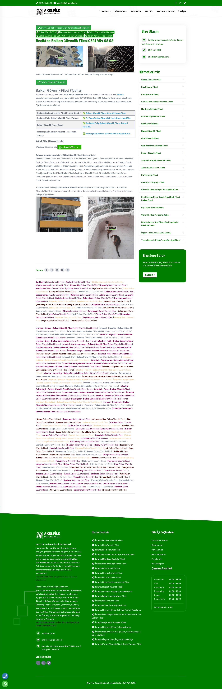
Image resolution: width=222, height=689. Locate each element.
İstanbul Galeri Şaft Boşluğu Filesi (110, 605)
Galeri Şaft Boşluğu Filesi (152, 182)
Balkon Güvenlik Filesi (48, 32)
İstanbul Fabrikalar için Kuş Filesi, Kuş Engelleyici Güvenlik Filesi (116, 633)
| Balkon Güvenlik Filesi (49, 419)
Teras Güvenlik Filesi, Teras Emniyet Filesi (160, 240)
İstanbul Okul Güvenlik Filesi (107, 577)
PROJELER (136, 11)
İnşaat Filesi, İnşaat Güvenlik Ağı (156, 232)
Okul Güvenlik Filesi (150, 138)
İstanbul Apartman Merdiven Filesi (110, 596)
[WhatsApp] (5, 684)
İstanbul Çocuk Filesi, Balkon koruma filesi (114, 554)
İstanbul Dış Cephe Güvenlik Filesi (110, 622)
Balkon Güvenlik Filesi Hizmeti (100, 36)
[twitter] (185, 3)
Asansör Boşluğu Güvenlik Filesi (156, 160)
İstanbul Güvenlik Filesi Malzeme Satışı (112, 627)
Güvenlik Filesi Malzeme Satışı (155, 215)
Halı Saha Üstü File (150, 123)
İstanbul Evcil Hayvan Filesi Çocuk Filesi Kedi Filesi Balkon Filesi (116, 616)
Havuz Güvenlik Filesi (151, 131)
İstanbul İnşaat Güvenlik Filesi (108, 586)
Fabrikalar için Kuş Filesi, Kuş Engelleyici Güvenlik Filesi (159, 223)
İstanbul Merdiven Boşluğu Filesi (109, 559)
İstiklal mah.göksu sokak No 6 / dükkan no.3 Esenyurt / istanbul (61, 648)
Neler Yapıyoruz (158, 554)
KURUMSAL (104, 11)
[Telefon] (5, 676)
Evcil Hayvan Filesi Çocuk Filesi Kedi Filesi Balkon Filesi (160, 198)
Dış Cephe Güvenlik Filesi (152, 207)
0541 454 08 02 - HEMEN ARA (52, 82)
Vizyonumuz (157, 549)
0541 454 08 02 (45, 3)
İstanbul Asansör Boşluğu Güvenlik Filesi (113, 591)
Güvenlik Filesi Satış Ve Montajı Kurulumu (160, 189)
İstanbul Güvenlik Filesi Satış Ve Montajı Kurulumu (117, 610)
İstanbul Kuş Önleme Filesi (106, 545)
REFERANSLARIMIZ (165, 11)
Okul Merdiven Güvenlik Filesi (154, 145)
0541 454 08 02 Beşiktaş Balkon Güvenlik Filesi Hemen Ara (65, 27)
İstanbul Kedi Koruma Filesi (107, 549)
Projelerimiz (157, 559)
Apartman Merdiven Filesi (153, 167)
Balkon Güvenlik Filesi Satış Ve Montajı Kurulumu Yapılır (61, 36)
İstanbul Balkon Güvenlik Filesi (72, 32)
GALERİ (148, 11)
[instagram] (180, 3)
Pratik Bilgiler (157, 563)
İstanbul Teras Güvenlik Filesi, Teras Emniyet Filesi (117, 644)
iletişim (120, 94)
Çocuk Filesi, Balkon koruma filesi (157, 101)
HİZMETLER (120, 11)
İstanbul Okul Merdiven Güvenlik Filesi (111, 582)
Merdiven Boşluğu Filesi (152, 109)
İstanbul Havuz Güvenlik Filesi (108, 573)
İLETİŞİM (182, 11)
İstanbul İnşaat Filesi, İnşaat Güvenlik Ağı (113, 639)
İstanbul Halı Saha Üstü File (107, 568)
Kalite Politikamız (159, 540)
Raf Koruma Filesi (149, 175)
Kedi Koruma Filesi (150, 94)
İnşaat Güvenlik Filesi (151, 153)
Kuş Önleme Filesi (149, 87)
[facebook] (176, 3)
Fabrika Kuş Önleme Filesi (153, 116)
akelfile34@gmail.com (67, 3)
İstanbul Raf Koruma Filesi (106, 600)
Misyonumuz (157, 545)
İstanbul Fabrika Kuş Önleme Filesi (110, 563)
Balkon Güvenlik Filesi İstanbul (101, 32)
